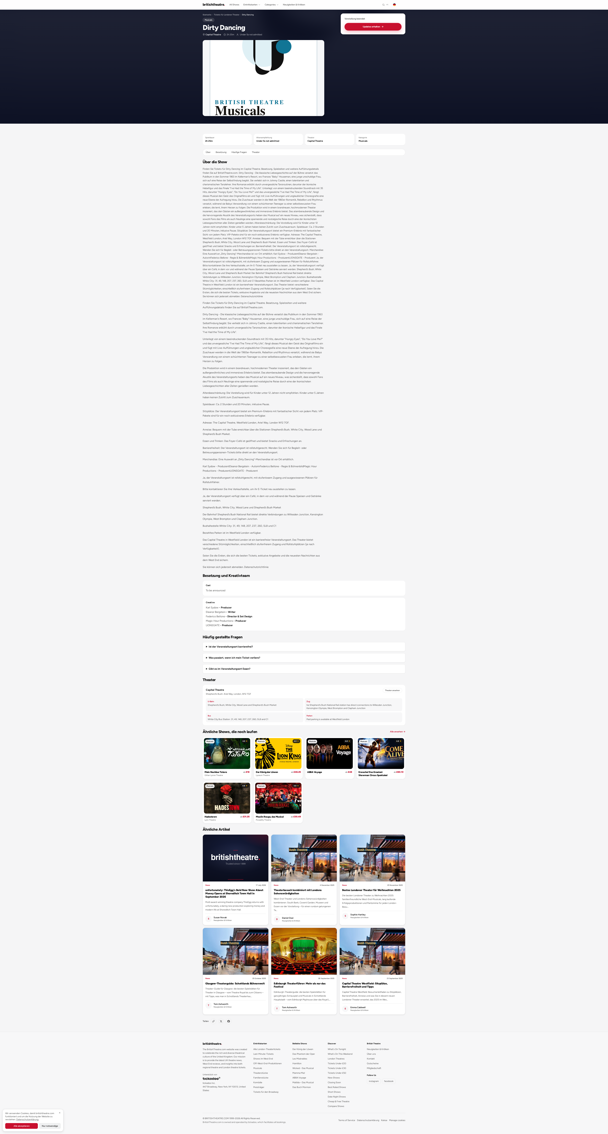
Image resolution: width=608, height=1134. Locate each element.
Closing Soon (334, 1082)
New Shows (334, 1077)
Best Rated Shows (337, 1087)
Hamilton (296, 1063)
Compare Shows (336, 1106)
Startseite (207, 15)
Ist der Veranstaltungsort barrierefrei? (231, 646)
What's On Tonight (337, 1049)
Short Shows (334, 1092)
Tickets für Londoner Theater (226, 15)
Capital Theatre (213, 34)
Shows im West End (263, 1058)
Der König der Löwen (267, 772)
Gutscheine (373, 1063)
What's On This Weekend (340, 1054)
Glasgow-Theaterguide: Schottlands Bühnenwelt (235, 983)
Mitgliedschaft (374, 1068)
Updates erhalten (373, 26)
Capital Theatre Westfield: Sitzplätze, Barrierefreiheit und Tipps (365, 985)
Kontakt (371, 1058)
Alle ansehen (397, 731)
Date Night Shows (337, 1096)
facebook (388, 1081)
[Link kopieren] (213, 1021)
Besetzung (221, 152)
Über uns (371, 1054)
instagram (374, 1081)
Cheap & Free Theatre (338, 1101)
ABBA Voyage (314, 772)
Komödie (257, 1082)
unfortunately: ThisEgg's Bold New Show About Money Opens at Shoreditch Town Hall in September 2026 (234, 893)
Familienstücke (260, 1077)
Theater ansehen (392, 690)
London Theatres (336, 1058)
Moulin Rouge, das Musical (270, 816)
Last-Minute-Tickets (263, 1054)
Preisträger (258, 1087)
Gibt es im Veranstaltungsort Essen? (229, 668)
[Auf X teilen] (221, 1021)
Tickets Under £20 (337, 1063)
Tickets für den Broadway (266, 1092)
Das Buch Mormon (301, 1087)
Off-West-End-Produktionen (267, 1063)
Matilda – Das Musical (303, 1082)
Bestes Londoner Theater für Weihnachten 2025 (371, 890)
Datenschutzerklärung (368, 1120)
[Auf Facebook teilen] (228, 1021)
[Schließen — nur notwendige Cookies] (59, 1113)
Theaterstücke (260, 1073)
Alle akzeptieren (22, 1126)
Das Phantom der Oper (303, 1054)
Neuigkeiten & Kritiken (294, 4)
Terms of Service (346, 1120)
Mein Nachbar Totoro (216, 772)
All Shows (234, 4)
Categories (270, 4)
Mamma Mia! (298, 1073)
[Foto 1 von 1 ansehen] (263, 78)
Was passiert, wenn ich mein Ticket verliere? (234, 657)
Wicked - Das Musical (303, 1068)
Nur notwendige (50, 1126)
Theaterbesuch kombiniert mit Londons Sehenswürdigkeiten (298, 891)
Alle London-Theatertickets (266, 1049)
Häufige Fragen (239, 152)
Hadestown (211, 816)
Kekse (384, 1120)
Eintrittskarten (250, 4)
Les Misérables (299, 1058)
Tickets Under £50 (337, 1073)
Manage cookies (397, 1120)
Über (208, 152)
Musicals (208, 20)
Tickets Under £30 (337, 1068)
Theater (256, 152)
